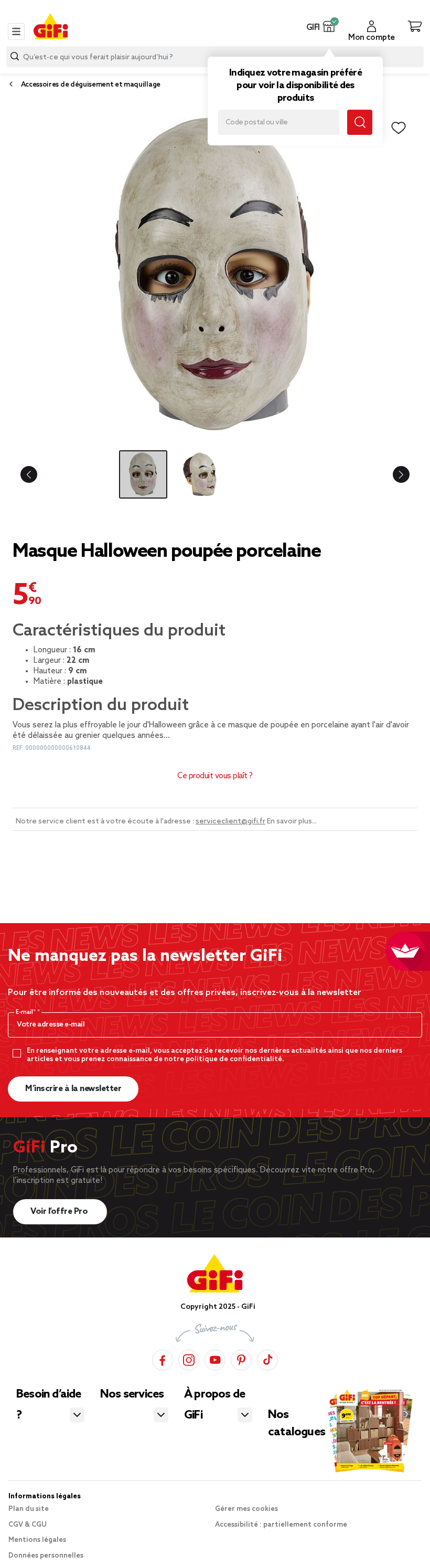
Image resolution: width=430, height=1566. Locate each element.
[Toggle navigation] (16, 31)
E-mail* (26, 1012)
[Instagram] (188, 1358)
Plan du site (28, 1509)
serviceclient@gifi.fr (230, 821)
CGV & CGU (27, 1525)
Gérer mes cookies (246, 1509)
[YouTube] (215, 1358)
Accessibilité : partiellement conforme (281, 1525)
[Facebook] (162, 1358)
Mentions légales (37, 1540)
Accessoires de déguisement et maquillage (90, 85)
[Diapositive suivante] (396, 474)
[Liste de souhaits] (398, 128)
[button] (329, 26)
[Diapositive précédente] (33, 474)
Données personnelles (45, 1556)
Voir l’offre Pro (60, 1211)
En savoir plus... (292, 821)
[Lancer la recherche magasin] (359, 122)
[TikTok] (267, 1358)
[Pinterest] (241, 1358)
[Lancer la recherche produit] (14, 56)
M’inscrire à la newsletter (73, 1089)
